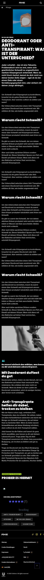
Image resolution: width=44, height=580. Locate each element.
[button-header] (5, 3)
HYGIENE (7, 519)
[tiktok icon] (33, 534)
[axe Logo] (5, 534)
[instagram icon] (37, 534)
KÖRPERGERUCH (10, 524)
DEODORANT (31, 514)
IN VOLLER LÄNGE (24, 519)
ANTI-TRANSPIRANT (12, 514)
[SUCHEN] (41, 3)
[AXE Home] (22, 3)
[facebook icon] (41, 534)
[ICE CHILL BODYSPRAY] (18, 489)
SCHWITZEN (28, 524)
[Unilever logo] (4, 575)
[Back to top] (37, 565)
